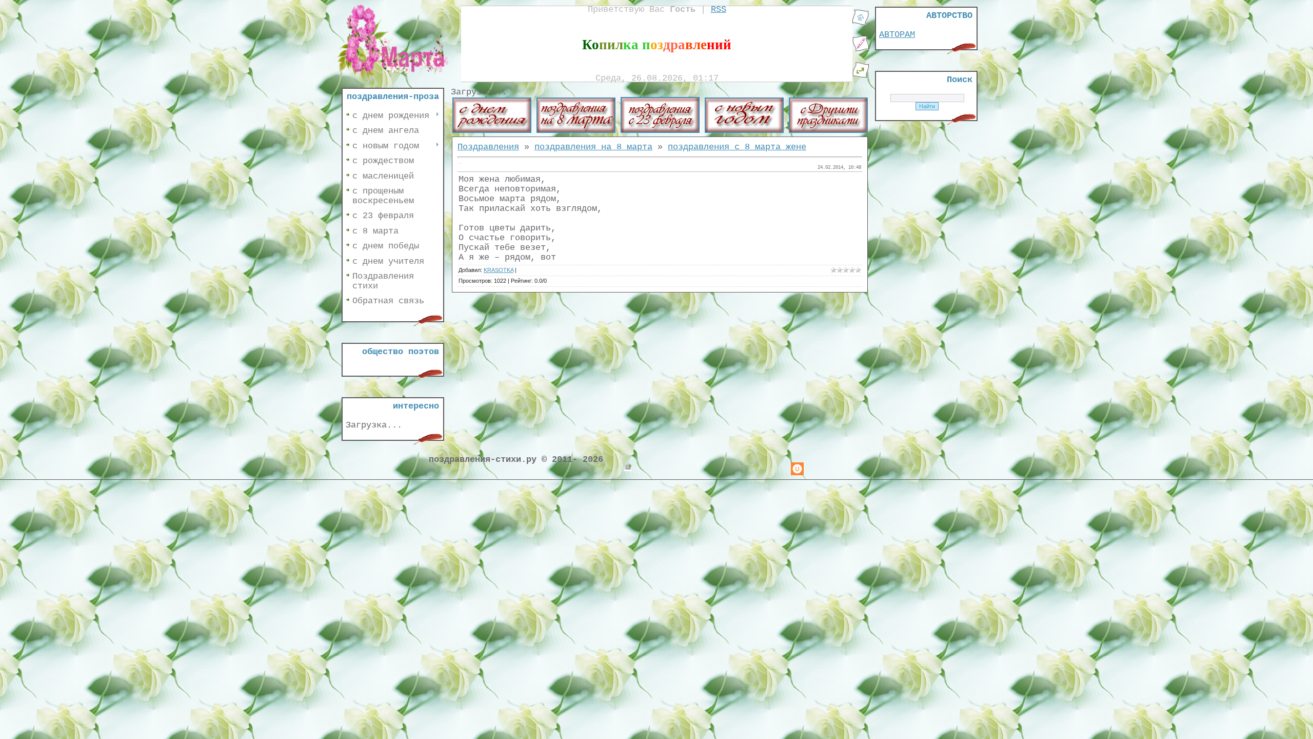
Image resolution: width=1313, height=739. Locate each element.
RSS (718, 9)
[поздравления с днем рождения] (491, 130)
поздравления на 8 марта (593, 147)
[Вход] (860, 76)
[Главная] (860, 23)
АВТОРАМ (897, 35)
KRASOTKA (498, 270)
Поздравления (488, 147)
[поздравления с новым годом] (744, 130)
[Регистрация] (860, 49)
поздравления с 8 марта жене (737, 147)
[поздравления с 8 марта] (575, 130)
